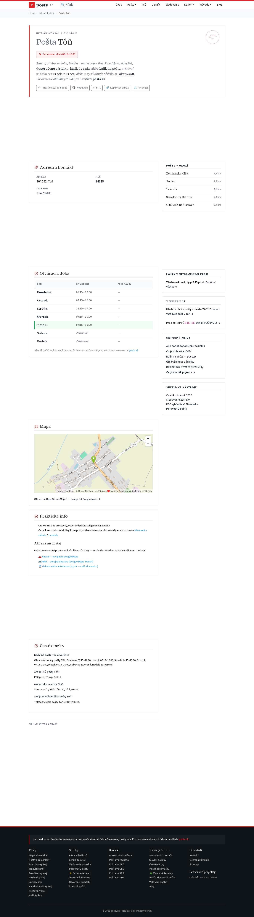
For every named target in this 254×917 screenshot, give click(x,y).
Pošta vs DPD (116, 864)
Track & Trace (64, 74)
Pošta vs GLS (116, 869)
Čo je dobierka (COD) (179, 351)
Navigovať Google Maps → (85, 499)
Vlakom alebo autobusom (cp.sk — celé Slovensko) (70, 566)
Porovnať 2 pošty (176, 409)
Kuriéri (188, 5)
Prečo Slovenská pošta (162, 878)
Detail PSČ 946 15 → (208, 323)
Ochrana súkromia (199, 860)
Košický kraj (35, 895)
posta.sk (99, 79)
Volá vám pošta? (158, 882)
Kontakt (194, 855)
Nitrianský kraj (46, 13)
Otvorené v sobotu (79, 878)
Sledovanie (172, 5)
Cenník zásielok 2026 (179, 395)
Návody (204, 5)
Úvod (119, 5)
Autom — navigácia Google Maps (60, 557)
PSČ (144, 5)
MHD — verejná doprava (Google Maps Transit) (67, 562)
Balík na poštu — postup (181, 357)
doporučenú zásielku (52, 68)
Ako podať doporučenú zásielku (185, 346)
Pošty (130, 5)
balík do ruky (80, 68)
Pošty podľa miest (39, 860)
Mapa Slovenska (38, 855)
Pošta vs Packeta (119, 860)
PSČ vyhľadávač (78, 855)
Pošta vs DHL (116, 878)
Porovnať (141, 88)
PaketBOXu (125, 74)
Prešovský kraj (37, 891)
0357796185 (43, 193)
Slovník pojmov (157, 860)
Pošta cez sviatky (159, 869)
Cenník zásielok (77, 860)
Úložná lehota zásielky (180, 362)
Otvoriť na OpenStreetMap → (51, 499)
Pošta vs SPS (116, 873)
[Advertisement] (127, 129)
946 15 (100, 181)
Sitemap (194, 864)
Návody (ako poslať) (160, 855)
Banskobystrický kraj (40, 886)
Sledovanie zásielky (178, 400)
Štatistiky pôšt (77, 886)
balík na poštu (110, 68)
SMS (97, 88)
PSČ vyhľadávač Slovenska (182, 404)
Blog (220, 5)
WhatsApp (80, 88)
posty (42, 5)
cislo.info (203, 877)
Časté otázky (156, 864)
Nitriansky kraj (37, 878)
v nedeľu (53, 535)
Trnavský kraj (36, 869)
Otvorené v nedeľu (79, 882)
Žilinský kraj (35, 882)
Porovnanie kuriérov (120, 855)
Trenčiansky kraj (38, 873)
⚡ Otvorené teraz (80, 873)
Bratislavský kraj (38, 864)
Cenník (156, 5)
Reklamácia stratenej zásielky (184, 367)
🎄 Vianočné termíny (161, 873)
